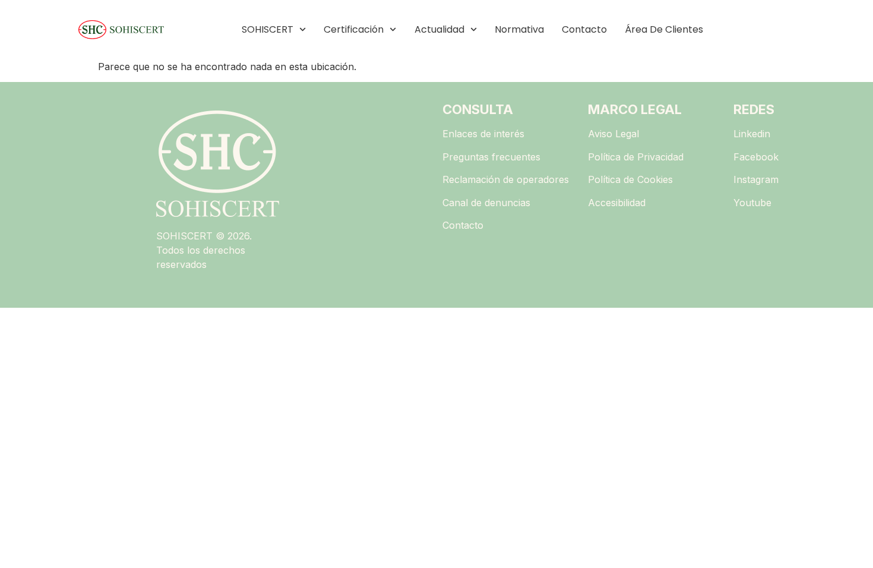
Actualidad (439, 29)
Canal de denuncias (486, 203)
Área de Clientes (664, 29)
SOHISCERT (267, 29)
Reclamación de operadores (505, 179)
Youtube (752, 203)
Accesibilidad (617, 203)
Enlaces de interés (483, 134)
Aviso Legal (613, 134)
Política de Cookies (630, 179)
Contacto (584, 29)
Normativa (519, 29)
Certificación (354, 29)
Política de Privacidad (636, 157)
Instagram (756, 179)
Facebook (756, 157)
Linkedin (751, 134)
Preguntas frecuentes (491, 157)
